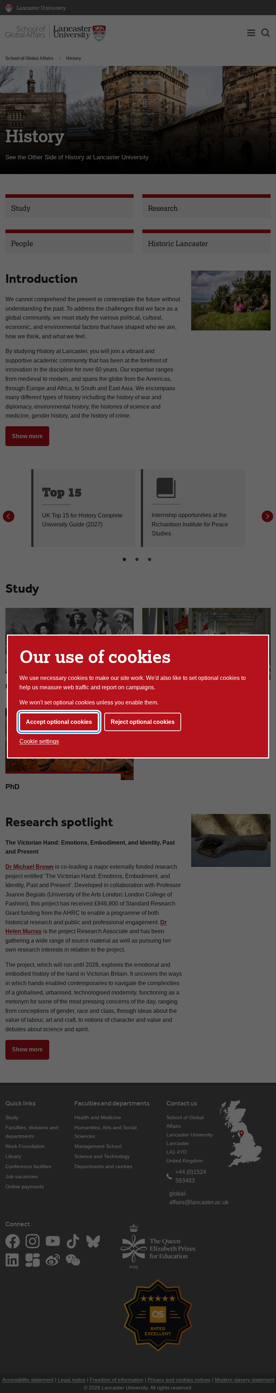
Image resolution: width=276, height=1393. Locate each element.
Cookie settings (39, 741)
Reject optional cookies (143, 722)
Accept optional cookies (59, 722)
